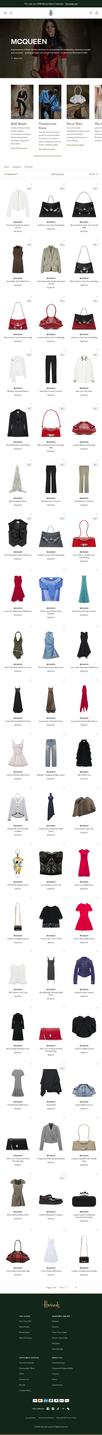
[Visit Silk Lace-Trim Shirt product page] (84, 350)
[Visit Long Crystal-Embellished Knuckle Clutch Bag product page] (84, 1174)
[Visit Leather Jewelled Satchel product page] (18, 898)
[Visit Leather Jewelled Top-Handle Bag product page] (84, 1118)
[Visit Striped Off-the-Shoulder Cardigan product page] (18, 788)
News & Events (25, 1337)
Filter (92, 174)
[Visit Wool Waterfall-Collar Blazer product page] (18, 404)
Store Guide (24, 1326)
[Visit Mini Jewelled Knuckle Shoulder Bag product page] (51, 404)
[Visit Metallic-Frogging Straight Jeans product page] (51, 734)
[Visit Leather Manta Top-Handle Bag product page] (51, 297)
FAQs (21, 1373)
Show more (18, 58)
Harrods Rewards (26, 1362)
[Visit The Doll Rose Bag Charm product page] (18, 844)
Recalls (22, 1384)
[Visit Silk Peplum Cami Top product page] (18, 952)
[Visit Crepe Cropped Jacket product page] (84, 1008)
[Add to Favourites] (31, 184)
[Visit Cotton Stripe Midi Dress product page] (51, 1230)
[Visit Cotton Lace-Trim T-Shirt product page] (51, 898)
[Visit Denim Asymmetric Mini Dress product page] (51, 626)
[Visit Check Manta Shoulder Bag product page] (18, 1230)
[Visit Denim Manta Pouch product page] (84, 1064)
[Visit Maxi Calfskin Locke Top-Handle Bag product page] (84, 184)
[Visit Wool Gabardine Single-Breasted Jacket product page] (51, 240)
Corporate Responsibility (62, 1368)
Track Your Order (59, 1332)
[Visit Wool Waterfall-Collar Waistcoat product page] (18, 514)
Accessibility (31, 1417)
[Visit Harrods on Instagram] (53, 1409)
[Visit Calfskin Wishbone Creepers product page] (51, 1174)
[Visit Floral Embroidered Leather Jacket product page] (18, 184)
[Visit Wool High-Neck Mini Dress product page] (18, 240)
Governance (57, 1384)
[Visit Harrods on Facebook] (48, 1409)
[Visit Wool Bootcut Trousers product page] (51, 460)
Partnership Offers (27, 1368)
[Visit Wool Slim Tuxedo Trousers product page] (51, 350)
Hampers (56, 1343)
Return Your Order (60, 1337)
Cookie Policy (25, 1390)
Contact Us (24, 1379)
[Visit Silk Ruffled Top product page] (84, 734)
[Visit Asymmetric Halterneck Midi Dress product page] (51, 788)
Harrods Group (58, 1362)
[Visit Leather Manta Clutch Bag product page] (84, 404)
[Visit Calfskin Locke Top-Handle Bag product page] (51, 184)
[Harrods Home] (51, 13)
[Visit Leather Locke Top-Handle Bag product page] (84, 297)
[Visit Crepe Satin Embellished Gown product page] (18, 680)
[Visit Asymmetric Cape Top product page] (84, 788)
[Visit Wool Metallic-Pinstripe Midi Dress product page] (51, 952)
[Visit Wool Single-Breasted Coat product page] (18, 1008)
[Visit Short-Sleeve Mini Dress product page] (84, 898)
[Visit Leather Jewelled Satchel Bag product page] (84, 1230)
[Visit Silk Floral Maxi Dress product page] (18, 460)
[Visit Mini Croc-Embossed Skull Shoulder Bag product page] (51, 1008)
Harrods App (57, 1348)
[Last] (76, 1287)
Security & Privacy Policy (66, 1417)
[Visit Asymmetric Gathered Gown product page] (51, 680)
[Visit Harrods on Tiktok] (58, 1409)
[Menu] (5, 13)
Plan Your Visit (25, 1321)
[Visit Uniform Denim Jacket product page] (84, 952)
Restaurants (24, 1332)
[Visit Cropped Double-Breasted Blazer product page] (51, 1118)
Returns (55, 1326)
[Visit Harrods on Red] (63, 1409)
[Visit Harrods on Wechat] (68, 1409)
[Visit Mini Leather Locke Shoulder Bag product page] (84, 240)
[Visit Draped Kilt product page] (51, 1064)
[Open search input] (11, 13)
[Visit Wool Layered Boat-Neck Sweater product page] (51, 570)
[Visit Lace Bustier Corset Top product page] (51, 844)
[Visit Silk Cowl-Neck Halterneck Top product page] (18, 626)
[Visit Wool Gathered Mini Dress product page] (18, 1174)
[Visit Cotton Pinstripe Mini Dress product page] (18, 734)
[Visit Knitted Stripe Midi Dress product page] (18, 1064)
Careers (55, 1373)
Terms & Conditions (46, 1417)
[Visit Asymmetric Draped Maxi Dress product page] (84, 680)
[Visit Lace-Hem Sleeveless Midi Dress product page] (18, 570)
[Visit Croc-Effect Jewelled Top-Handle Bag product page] (84, 514)
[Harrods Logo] (51, 1304)
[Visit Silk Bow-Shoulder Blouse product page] (18, 350)
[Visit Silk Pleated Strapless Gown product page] (84, 570)
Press (54, 1379)
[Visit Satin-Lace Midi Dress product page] (84, 844)
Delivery (55, 1321)
